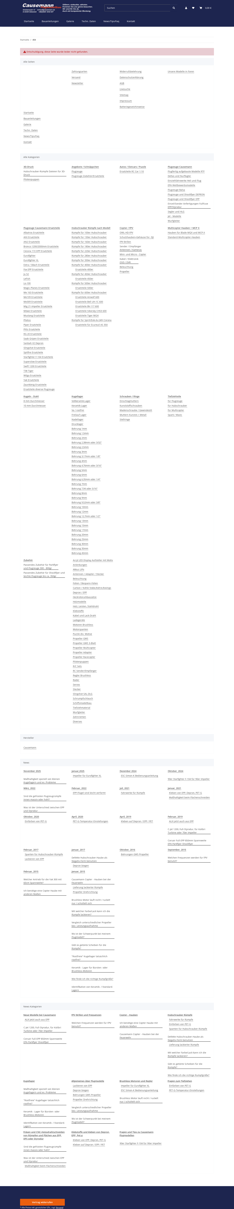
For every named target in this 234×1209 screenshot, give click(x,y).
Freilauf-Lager (79, 414)
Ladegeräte (79, 620)
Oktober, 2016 (127, 849)
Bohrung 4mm (79, 460)
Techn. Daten (89, 21)
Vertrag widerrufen (42, 1202)
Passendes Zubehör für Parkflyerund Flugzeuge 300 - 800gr (41, 566)
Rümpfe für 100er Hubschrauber (89, 232)
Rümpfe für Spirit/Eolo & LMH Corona (91, 320)
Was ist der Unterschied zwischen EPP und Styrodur (44, 809)
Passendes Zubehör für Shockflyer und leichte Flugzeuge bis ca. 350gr (44, 574)
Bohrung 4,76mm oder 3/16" (87, 465)
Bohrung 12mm (80, 511)
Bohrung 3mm (79, 451)
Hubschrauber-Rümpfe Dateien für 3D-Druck (44, 173)
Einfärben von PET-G (36, 821)
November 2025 (32, 771)
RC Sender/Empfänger (85, 670)
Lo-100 (27, 283)
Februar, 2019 (175, 816)
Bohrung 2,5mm (80, 447)
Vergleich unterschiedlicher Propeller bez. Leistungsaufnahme (91, 924)
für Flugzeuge (175, 400)
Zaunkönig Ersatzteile (35, 384)
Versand (76, 77)
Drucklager (77, 424)
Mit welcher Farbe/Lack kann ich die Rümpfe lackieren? (91, 913)
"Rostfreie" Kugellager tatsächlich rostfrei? (89, 958)
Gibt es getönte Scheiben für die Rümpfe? (89, 946)
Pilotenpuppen (31, 179)
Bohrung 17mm (80, 529)
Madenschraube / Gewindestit (136, 410)
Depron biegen (81, 865)
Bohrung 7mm (79, 483)
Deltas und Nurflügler (179, 175)
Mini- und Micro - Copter (133, 254)
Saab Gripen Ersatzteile (36, 338)
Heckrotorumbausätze (84, 597)
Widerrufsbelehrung (131, 71)
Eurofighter (29, 255)
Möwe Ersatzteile (33, 310)
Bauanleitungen (50, 21)
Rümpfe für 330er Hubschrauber (89, 260)
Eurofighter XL (31, 260)
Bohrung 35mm (80, 548)
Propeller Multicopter (84, 647)
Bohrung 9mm (79, 497)
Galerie (70, 21)
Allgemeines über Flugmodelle (87, 1081)
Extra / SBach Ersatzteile (36, 264)
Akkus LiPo (78, 569)
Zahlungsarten (79, 71)
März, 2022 (29, 788)
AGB (122, 83)
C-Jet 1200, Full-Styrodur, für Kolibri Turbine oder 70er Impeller (186, 831)
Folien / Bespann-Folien (85, 583)
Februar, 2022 (79, 788)
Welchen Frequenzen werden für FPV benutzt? (187, 859)
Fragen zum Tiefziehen (180, 1081)
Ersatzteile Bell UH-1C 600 (89, 301)
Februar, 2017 (31, 849)
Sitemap (124, 94)
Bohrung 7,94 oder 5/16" (85, 488)
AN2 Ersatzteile (32, 241)
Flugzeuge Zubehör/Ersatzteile (88, 175)
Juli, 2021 (124, 788)
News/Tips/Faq (111, 21)
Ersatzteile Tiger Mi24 (87, 315)
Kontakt (131, 21)
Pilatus (27, 320)
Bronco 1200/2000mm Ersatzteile (41, 246)
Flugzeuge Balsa (176, 189)
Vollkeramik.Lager (81, 400)
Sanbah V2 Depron (33, 343)
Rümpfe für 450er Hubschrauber (89, 274)
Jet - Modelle (174, 216)
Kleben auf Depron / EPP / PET (137, 821)
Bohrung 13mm (80, 520)
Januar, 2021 (174, 788)
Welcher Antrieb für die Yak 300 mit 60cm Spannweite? (43, 881)
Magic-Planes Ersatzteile (37, 287)
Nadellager (77, 419)
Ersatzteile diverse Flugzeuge (39, 389)
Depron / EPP (80, 592)
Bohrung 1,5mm (80, 433)
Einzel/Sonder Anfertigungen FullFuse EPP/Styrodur (188, 205)
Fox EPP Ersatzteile (33, 269)
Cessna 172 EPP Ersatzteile (38, 250)
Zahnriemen (79, 716)
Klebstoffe (78, 610)
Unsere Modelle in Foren (181, 71)
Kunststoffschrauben (131, 405)
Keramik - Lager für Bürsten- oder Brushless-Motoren (90, 969)
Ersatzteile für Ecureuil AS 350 (91, 324)
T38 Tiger (28, 370)
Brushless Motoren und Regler (136, 1081)
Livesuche (125, 89)
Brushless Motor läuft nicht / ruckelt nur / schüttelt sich (91, 901)
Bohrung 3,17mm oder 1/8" (86, 456)
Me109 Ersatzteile (33, 297)
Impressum (126, 100)
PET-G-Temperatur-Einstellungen (90, 821)
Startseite (29, 21)
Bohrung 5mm (79, 470)
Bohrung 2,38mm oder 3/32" (87, 442)
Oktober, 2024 (175, 771)
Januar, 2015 (78, 871)
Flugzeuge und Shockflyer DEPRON (186, 194)
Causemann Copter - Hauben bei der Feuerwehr (91, 881)
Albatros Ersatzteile (34, 232)
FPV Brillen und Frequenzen (86, 1014)
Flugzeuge (77, 171)
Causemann (30, 747)
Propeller (124, 271)
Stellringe (125, 419)
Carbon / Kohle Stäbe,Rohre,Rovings (92, 587)
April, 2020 (77, 816)
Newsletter (77, 83)
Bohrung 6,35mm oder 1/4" (86, 479)
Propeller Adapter (82, 652)
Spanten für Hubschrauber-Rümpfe (44, 854)
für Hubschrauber (177, 405)
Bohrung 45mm (80, 553)
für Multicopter (176, 410)
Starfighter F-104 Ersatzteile (38, 356)
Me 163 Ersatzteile (33, 292)
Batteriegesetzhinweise (132, 106)
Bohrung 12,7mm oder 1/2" (86, 516)
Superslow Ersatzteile (35, 361)
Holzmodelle (79, 601)
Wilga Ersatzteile (32, 375)
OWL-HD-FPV (126, 232)
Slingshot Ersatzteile (34, 347)
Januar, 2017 (78, 849)
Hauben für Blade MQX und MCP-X (186, 232)
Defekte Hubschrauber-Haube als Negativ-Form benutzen (89, 859)
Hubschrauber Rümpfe (180, 1014)
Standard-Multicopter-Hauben (184, 237)
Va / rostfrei (78, 410)
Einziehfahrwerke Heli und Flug (184, 180)
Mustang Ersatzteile (34, 315)
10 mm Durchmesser (35, 405)
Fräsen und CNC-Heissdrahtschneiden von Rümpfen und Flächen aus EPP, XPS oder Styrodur (44, 1135)
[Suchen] (173, 7)
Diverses (77, 721)
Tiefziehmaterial (81, 707)
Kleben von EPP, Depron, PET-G (185, 792)
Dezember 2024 (128, 771)
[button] (186, 7)
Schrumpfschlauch (83, 698)
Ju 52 (26, 274)
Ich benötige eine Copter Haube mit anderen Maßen (43, 892)
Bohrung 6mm (79, 474)
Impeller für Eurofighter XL (87, 775)
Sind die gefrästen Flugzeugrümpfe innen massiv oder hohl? (42, 798)
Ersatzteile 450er (84, 278)
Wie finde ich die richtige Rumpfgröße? (92, 978)
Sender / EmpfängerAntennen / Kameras (131, 248)
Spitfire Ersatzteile (33, 352)
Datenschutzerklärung (131, 77)
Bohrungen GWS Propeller (135, 854)
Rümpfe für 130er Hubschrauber (89, 237)
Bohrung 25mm (80, 539)
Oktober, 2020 (31, 816)
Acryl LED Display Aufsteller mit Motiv (93, 560)
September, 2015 (177, 849)
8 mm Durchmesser (34, 400)
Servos (76, 684)
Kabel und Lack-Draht (84, 615)
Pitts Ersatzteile (32, 329)
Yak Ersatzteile (31, 379)
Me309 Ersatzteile (33, 301)
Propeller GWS (80, 638)
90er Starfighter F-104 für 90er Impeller (189, 778)
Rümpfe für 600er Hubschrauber (89, 292)
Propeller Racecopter (84, 656)
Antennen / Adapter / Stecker (88, 574)
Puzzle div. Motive (82, 633)
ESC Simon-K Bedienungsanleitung (139, 775)
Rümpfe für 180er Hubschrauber (89, 246)
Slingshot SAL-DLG (82, 693)
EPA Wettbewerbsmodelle (181, 185)
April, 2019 (125, 816)
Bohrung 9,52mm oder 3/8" (86, 502)
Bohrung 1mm (79, 428)
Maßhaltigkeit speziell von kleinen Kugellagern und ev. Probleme (42, 780)
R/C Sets (77, 666)
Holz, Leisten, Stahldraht (86, 606)
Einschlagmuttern (129, 400)
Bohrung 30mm (80, 543)
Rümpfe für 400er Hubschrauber (89, 264)
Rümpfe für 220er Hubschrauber (89, 250)
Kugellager (29, 1081)
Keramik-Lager (79, 405)
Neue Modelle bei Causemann (39, 1014)
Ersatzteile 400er (84, 269)
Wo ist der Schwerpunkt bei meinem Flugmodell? (91, 935)
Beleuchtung (126, 266)
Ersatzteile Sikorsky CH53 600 (90, 310)
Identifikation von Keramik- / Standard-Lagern (92, 988)
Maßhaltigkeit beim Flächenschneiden (189, 797)
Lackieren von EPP (34, 858)
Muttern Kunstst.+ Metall (133, 414)
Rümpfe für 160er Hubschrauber (89, 241)
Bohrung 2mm (79, 437)
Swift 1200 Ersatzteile (35, 366)
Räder (76, 679)
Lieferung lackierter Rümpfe (88, 887)
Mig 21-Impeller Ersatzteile (38, 306)
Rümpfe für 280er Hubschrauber (89, 255)
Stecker (77, 689)
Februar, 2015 (31, 871)
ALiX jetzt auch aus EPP (181, 821)
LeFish (27, 278)
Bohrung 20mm (80, 534)
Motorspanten (80, 629)
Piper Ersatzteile (32, 324)
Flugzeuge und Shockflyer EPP (183, 199)
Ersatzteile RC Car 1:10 (132, 171)
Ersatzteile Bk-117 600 (87, 306)
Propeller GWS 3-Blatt (84, 643)
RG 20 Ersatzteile (33, 333)
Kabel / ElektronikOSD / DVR (129, 260)
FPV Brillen (125, 241)
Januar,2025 (78, 771)
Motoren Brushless (83, 624)
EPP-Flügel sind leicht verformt (89, 792)
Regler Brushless (82, 675)
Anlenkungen (80, 564)
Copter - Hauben (129, 1014)
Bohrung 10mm (80, 506)
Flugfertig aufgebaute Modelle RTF (186, 171)
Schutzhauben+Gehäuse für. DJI (137, 237)
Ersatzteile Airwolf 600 (87, 297)
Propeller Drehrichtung (85, 891)
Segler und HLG (176, 211)
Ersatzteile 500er (84, 287)
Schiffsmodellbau (82, 703)
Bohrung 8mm (79, 493)
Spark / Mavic (175, 414)
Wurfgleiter (174, 220)
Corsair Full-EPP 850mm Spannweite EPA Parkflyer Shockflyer (187, 842)
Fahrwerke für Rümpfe (133, 792)
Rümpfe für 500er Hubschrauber (89, 283)
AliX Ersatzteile (31, 237)
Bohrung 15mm (80, 525)
